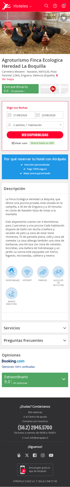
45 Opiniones (17, 91)
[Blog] (19, 455)
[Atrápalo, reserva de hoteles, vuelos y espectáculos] (6, 6)
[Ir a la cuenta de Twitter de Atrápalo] (27, 455)
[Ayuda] (55, 6)
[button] (64, 18)
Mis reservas (35, 412)
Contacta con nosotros (35, 421)
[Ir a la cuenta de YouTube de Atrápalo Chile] (51, 455)
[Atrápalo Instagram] (43, 455)
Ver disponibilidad (35, 134)
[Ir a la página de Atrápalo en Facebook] (35, 455)
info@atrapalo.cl (39, 437)
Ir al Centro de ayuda (35, 416)
